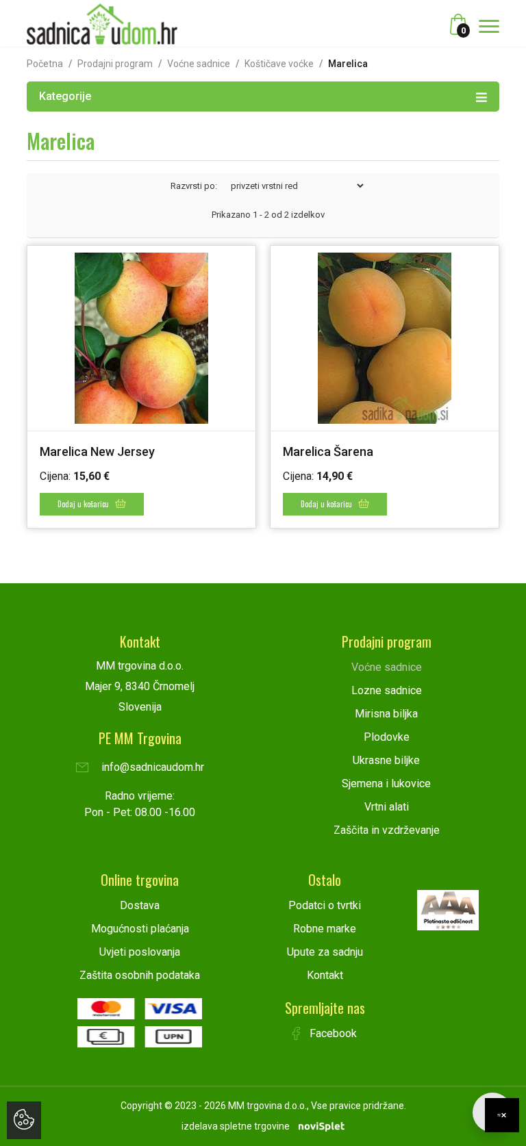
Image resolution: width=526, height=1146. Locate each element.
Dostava (140, 905)
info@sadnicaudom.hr (151, 767)
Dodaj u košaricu (84, 503)
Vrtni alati (386, 806)
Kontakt (325, 975)
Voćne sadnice (198, 63)
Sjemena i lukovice (386, 783)
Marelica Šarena (328, 451)
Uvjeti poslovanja (139, 951)
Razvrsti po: (194, 186)
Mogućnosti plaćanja (140, 928)
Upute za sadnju (325, 951)
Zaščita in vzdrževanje (387, 830)
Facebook (332, 1033)
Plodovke (387, 736)
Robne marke (324, 928)
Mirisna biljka (386, 713)
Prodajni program (115, 63)
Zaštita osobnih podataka (139, 975)
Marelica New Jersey (97, 451)
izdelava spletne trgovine (235, 1126)
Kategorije (65, 96)
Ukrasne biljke (386, 760)
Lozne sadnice (386, 690)
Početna (45, 63)
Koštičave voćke (279, 63)
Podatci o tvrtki (324, 905)
